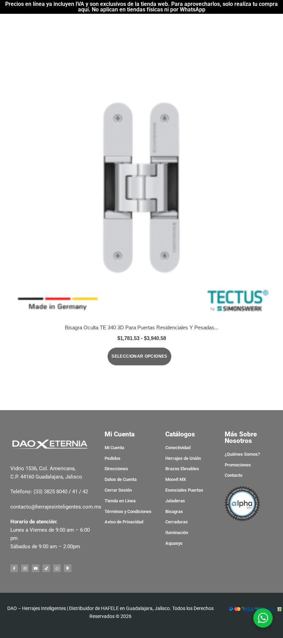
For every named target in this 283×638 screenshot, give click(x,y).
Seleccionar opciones (139, 356)
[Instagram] (25, 568)
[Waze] (57, 568)
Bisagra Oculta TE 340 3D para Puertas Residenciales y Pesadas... (141, 327)
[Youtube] (35, 568)
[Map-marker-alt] (67, 568)
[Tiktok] (46, 568)
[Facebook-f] (14, 568)
